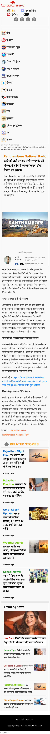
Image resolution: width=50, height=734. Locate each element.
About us (19, 719)
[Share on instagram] (22, 19)
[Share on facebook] (16, 19)
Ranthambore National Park (15, 434)
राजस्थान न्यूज (15, 145)
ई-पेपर (15, 14)
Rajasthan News (18, 430)
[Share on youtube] (34, 19)
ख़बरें (7, 145)
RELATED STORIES (24, 444)
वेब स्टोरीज (31, 10)
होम (13, 10)
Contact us (29, 719)
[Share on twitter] (28, 19)
